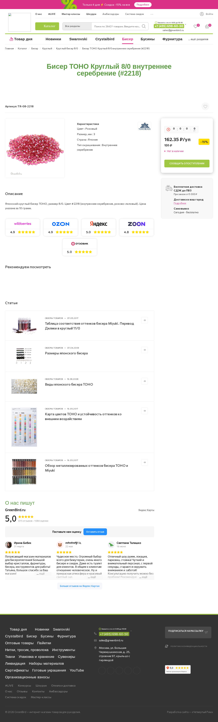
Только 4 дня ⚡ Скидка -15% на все (106, 4)
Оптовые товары (19, 643)
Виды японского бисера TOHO (69, 384)
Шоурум (41, 685)
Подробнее (143, 4)
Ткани (10, 657)
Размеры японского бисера (66, 353)
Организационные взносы (27, 677)
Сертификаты (17, 670)
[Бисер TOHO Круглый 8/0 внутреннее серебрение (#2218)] (35, 148)
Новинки (42, 629)
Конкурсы (24, 685)
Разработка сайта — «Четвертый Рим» (190, 711)
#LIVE (9, 685)
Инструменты (63, 650)
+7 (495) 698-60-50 (169, 26)
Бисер (32, 636)
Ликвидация (15, 663)
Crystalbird (14, 636)
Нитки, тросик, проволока (27, 650)
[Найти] (144, 26)
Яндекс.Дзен (136, 670)
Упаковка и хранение (36, 657)
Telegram (119, 670)
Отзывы (22, 691)
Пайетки (44, 643)
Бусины (47, 636)
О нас (8, 691)
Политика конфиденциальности (188, 646)
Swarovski (61, 629)
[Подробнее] (144, 320)
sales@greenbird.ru (173, 30)
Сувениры (66, 657)
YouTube (77, 670)
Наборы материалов (46, 663)
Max (110, 670)
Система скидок (15, 697)
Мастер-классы (41, 697)
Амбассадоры (58, 691)
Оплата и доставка (63, 685)
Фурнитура (66, 636)
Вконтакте (102, 670)
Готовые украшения (49, 670)
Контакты (38, 691)
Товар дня (18, 629)
